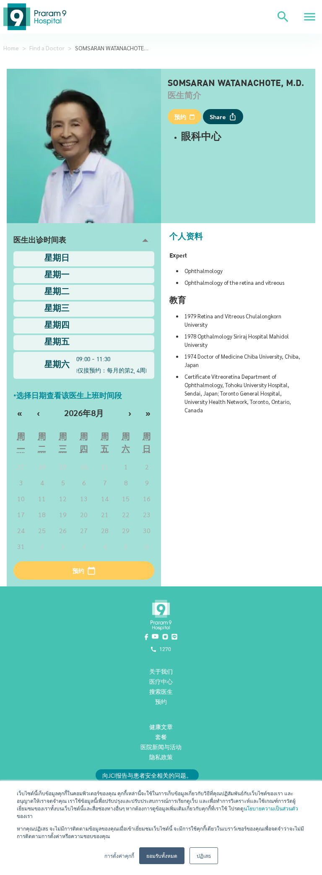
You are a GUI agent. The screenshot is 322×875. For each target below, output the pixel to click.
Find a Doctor (47, 48)
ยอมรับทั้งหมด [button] (161, 855)
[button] (83, 240)
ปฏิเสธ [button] (204, 855)
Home (11, 48)
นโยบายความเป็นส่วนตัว (271, 808)
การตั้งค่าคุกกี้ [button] (119, 855)
